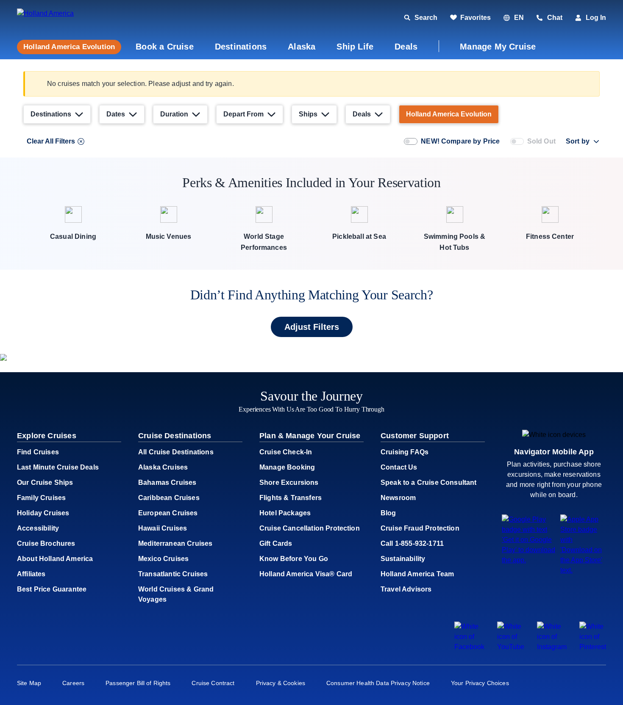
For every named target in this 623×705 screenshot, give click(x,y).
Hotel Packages (285, 513)
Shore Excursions (289, 482)
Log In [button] (596, 17)
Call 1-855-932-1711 (412, 543)
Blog (388, 513)
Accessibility (38, 528)
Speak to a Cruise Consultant (428, 482)
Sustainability (403, 558)
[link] (470, 17)
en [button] (519, 17)
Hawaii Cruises (162, 528)
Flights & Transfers (290, 497)
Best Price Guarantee (51, 589)
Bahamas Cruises (167, 482)
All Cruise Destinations (176, 452)
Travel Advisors (406, 589)
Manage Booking (287, 467)
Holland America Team (417, 574)
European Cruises (168, 513)
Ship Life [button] (355, 46)
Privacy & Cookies (280, 683)
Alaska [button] (301, 46)
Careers (73, 683)
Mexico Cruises (163, 558)
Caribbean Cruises (169, 497)
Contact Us (399, 467)
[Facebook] (469, 646)
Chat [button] (554, 17)
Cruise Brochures (46, 543)
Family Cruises (41, 497)
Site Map (29, 683)
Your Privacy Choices (480, 683)
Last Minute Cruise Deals (58, 467)
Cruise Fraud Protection (420, 528)
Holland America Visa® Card (305, 574)
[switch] (410, 141)
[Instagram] (552, 646)
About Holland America (55, 558)
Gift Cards (275, 543)
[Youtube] (510, 646)
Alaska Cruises (163, 467)
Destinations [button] (241, 46)
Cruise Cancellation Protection (309, 528)
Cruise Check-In (285, 452)
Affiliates (31, 574)
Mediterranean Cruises (175, 543)
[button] (75, 18)
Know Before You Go (293, 558)
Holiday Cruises (43, 513)
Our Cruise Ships (45, 482)
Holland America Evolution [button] (69, 47)
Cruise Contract (213, 683)
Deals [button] (406, 46)
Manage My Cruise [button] (498, 46)
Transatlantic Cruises (173, 574)
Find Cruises (38, 452)
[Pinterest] (592, 646)
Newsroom (398, 497)
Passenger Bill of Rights (138, 683)
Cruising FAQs (404, 452)
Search (425, 17)
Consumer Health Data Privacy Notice (378, 683)
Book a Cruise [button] (165, 46)
